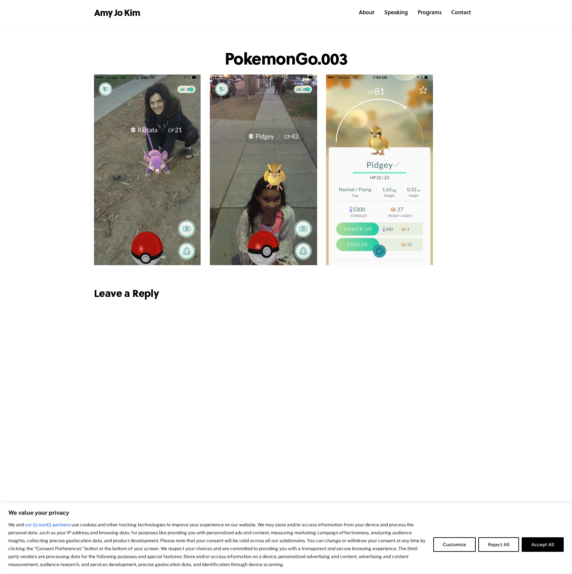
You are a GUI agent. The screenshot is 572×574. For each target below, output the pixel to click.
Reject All (498, 544)
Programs (430, 12)
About (366, 12)
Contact (461, 12)
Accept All (542, 544)
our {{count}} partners (48, 524)
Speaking (396, 12)
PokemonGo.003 (286, 58)
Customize (454, 544)
